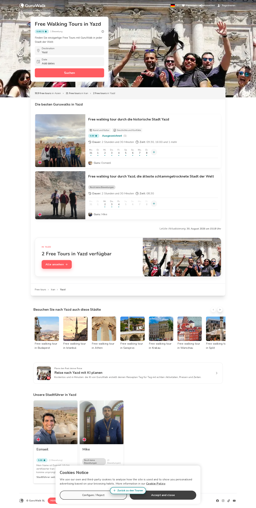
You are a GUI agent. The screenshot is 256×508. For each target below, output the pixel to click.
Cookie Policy (155, 484)
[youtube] (234, 500)
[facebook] (217, 500)
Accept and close (163, 495)
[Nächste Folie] (220, 309)
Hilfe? (54, 500)
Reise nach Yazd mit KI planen (78, 372)
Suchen (69, 73)
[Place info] (102, 31)
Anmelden (209, 5)
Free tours (40, 289)
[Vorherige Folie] (213, 309)
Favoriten (191, 5)
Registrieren (228, 5)
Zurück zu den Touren (130, 490)
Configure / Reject (93, 495)
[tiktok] (228, 500)
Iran (53, 289)
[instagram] (223, 500)
